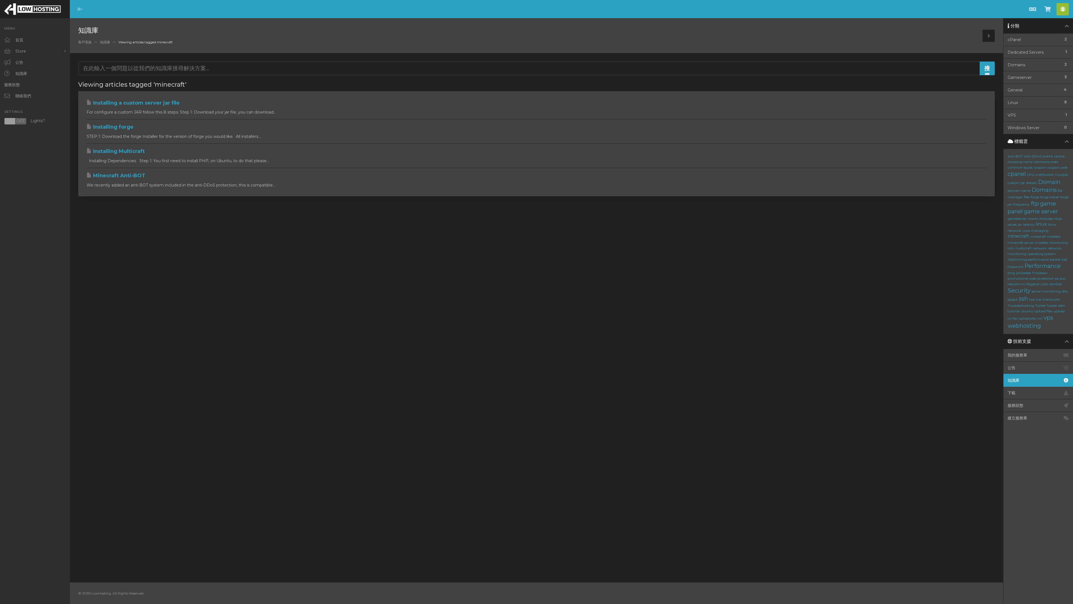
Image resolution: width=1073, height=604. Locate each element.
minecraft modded (1045, 236)
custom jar (1016, 183)
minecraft (1018, 236)
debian (1031, 183)
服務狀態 (1015, 405)
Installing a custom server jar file (136, 103)
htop (1058, 218)
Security (1019, 290)
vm (1040, 318)
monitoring (1058, 242)
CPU (1030, 175)
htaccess (1046, 218)
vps (1048, 317)
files (1027, 197)
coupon (1040, 167)
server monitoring (1046, 291)
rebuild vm (1016, 284)
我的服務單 (1017, 355)
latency (1029, 224)
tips (1032, 299)
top (1039, 299)
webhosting (1024, 325)
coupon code (1057, 167)
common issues (1020, 167)
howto (1033, 218)
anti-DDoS (1032, 156)
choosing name (1020, 162)
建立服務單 (1017, 418)
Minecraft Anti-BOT (118, 176)
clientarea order (1046, 162)
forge (1035, 197)
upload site (1027, 318)
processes (1023, 273)
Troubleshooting (1021, 305)
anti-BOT (1015, 156)
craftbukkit (1045, 175)
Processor (1040, 273)
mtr (1011, 248)
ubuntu (1027, 311)
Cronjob (1061, 175)
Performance (1042, 266)
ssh (1023, 298)
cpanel (1017, 174)
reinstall (1055, 284)
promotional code (1022, 278)
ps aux (1060, 278)
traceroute (1051, 299)
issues (1012, 224)
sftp (1065, 291)
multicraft (1023, 248)
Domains (1044, 190)
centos (1059, 156)
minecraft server (1021, 242)
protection (1045, 278)
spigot (1013, 299)
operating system (1041, 254)
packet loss (1058, 259)
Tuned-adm (1055, 305)
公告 (1011, 367)
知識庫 (105, 42)
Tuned (1040, 305)
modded (1041, 242)
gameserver (1017, 218)
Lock (1026, 230)
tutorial (1014, 311)
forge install (1049, 197)
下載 (1011, 392)
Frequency (1021, 204)
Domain (1049, 182)
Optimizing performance (1028, 259)
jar (1020, 224)
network (1039, 248)
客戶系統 (85, 42)
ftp (1035, 203)
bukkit (1048, 156)
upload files (1043, 311)
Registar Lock (1037, 284)
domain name (1019, 190)
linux (1041, 224)
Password (1015, 267)
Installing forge (113, 127)
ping (1011, 273)
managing (1039, 230)
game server (1041, 211)
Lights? (24, 121)
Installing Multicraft (118, 151)
